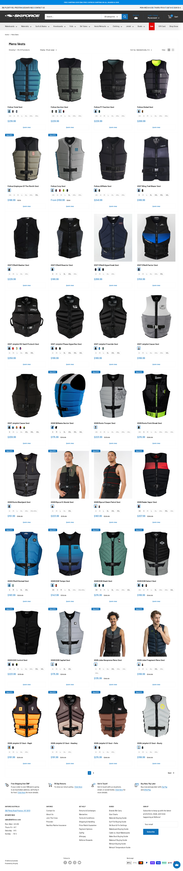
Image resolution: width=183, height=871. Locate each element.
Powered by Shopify (11, 863)
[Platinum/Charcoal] (13, 664)
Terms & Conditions (86, 818)
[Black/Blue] (139, 269)
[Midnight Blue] (139, 664)
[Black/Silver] (139, 585)
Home (7, 34)
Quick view (27, 127)
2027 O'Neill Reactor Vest (62, 265)
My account (152, 18)
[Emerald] (99, 111)
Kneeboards (58, 26)
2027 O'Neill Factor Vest (147, 265)
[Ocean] (52, 585)
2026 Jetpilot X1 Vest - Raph (20, 743)
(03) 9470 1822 (28, 8)
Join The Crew (52, 818)
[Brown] (52, 747)
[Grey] (52, 190)
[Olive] (99, 190)
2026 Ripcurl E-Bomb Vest (62, 502)
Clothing (116, 26)
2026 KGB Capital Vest (60, 660)
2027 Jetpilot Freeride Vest (106, 344)
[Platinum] (52, 664)
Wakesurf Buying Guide (118, 840)
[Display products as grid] (169, 50)
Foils (71, 26)
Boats (140, 26)
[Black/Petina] (52, 111)
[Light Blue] (17, 111)
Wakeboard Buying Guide (118, 829)
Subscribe (151, 832)
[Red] (13, 348)
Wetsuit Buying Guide (117, 844)
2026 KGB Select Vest (146, 581)
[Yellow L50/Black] (24, 427)
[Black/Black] (95, 190)
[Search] (125, 16)
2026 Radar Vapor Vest (147, 502)
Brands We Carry (115, 811)
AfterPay (147, 790)
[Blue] (9, 111)
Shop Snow (173, 26)
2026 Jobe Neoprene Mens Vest (108, 660)
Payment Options (85, 829)
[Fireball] (56, 585)
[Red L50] (63, 111)
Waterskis (25, 26)
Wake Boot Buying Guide (118, 836)
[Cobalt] (103, 585)
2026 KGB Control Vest (17, 660)
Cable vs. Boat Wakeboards (119, 833)
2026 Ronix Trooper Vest (104, 423)
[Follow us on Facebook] (65, 862)
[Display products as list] (173, 50)
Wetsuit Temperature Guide (119, 847)
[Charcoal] (142, 747)
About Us (49, 814)
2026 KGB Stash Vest (103, 581)
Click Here (22, 792)
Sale (151, 26)
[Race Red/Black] (139, 506)
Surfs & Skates (41, 26)
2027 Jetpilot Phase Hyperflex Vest (66, 344)
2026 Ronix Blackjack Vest (19, 502)
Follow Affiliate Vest (102, 186)
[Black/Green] (67, 190)
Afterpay (82, 836)
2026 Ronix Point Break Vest (149, 423)
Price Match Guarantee (87, 825)
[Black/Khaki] (9, 190)
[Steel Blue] (107, 348)
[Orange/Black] (142, 111)
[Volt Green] (17, 664)
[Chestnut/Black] (146, 585)
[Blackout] (9, 269)
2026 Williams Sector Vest (62, 423)
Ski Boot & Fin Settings (118, 825)
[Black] (56, 111)
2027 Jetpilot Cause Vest (148, 344)
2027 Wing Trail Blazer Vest (149, 186)
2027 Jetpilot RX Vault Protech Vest (23, 344)
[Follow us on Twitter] (70, 862)
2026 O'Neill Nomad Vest (18, 581)
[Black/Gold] (9, 506)
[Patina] (95, 585)
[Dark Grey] (13, 111)
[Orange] (9, 747)
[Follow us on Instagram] (74, 862)
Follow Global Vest (145, 107)
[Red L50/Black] (20, 427)
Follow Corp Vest (58, 186)
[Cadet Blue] (9, 585)
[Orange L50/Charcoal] (17, 427)
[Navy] (56, 269)
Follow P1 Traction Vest (104, 107)
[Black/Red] (95, 269)
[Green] (60, 348)
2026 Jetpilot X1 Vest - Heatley (64, 743)
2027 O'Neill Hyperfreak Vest (106, 265)
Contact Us (40, 8)
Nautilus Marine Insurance (56, 825)
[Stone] (60, 111)
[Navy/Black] (142, 585)
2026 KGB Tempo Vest (60, 581)
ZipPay (81, 833)
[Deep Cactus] (52, 506)
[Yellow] (17, 348)
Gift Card (162, 26)
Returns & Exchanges (87, 811)
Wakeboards (9, 26)
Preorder (49, 822)
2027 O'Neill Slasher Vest (18, 265)
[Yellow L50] (63, 190)
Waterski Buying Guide (118, 818)
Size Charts (113, 814)
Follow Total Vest (15, 107)
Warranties (83, 814)
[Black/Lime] (139, 427)
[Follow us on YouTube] (79, 862)
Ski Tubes (83, 26)
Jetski (128, 26)
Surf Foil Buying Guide (117, 822)
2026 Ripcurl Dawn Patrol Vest (107, 502)
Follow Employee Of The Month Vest (23, 186)
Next (169, 773)
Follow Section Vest (59, 107)
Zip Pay (164, 787)
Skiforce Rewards (85, 840)
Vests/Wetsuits (100, 26)
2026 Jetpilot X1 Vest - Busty (149, 743)
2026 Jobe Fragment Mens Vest (151, 660)
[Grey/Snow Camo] (95, 427)
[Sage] (103, 348)
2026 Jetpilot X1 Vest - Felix (106, 743)
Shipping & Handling (87, 822)
